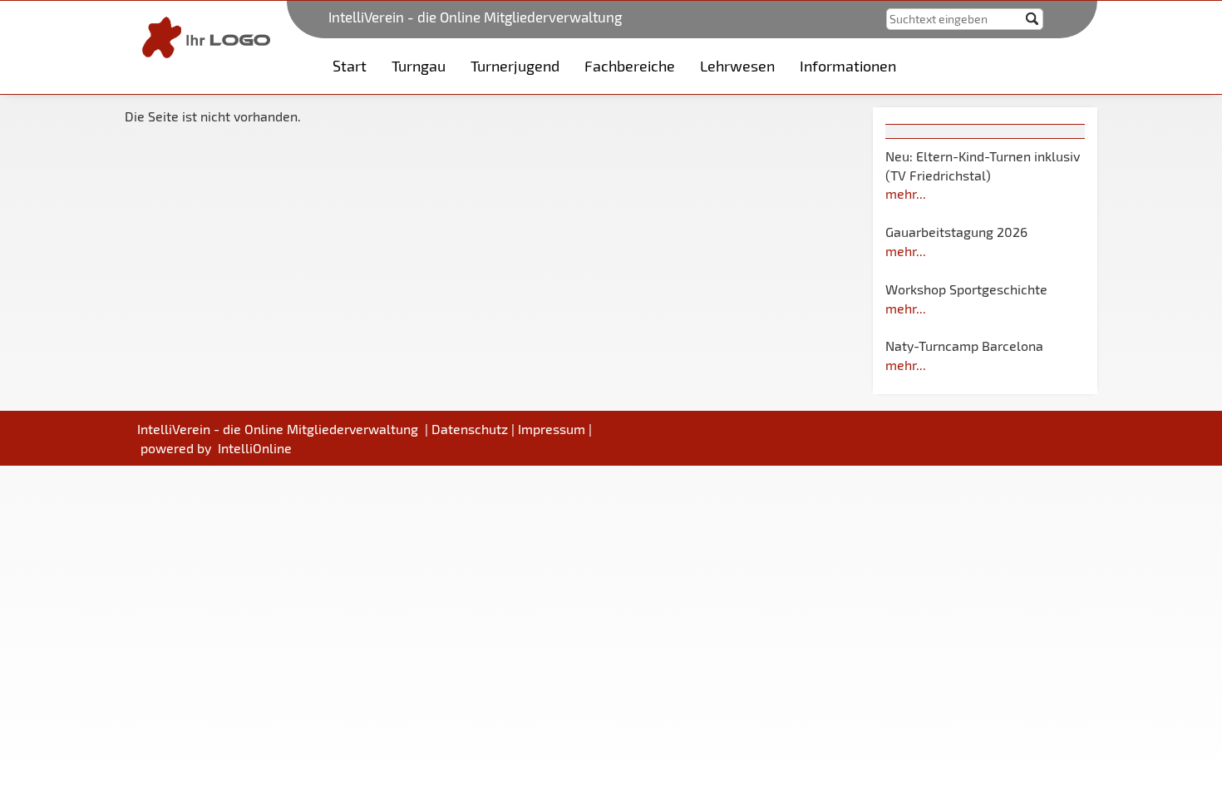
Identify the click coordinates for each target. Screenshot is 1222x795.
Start (350, 66)
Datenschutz (469, 429)
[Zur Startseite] (203, 35)
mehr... (905, 193)
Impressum (551, 429)
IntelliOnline (255, 448)
